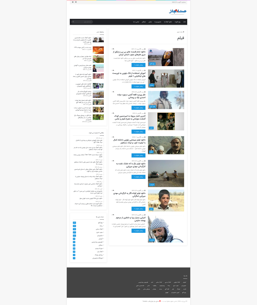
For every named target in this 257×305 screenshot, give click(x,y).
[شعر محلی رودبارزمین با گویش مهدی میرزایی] (98, 68)
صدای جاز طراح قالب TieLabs (150, 301)
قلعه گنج (167, 289)
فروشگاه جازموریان (97, 258)
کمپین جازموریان (175, 292)
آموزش (101, 239)
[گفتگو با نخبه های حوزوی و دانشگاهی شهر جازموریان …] (98, 86)
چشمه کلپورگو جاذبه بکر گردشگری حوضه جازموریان (83, 92)
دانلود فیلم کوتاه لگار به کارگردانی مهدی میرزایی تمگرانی (129, 195)
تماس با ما (136, 22)
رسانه (101, 226)
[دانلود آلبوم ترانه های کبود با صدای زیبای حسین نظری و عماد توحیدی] (98, 76)
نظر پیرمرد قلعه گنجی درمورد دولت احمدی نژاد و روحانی (131, 96)
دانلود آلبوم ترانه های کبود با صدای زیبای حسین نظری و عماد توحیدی (82, 76)
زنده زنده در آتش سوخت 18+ (82, 47)
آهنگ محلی (99, 229)
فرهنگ (178, 289)
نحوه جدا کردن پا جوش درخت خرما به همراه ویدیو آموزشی (82, 109)
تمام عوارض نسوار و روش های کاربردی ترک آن (82, 57)
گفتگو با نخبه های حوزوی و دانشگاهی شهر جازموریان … (83, 85)
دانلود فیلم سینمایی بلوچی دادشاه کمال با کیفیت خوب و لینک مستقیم (129, 141)
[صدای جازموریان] (177, 11)
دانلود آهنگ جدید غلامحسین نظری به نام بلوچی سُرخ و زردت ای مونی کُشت (82, 40)
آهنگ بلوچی (177, 282)
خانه (184, 22)
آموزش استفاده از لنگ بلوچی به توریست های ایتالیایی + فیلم (128, 75)
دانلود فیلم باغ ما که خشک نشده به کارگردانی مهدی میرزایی (130, 165)
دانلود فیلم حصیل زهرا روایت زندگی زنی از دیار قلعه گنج (83, 101)
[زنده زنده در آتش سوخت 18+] (98, 50)
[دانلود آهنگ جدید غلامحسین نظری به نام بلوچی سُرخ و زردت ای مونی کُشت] (98, 39)
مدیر (143, 49)
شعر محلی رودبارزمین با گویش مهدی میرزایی (82, 66)
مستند (160, 289)
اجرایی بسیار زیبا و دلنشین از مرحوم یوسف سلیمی (130, 219)
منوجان (154, 289)
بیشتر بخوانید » (138, 65)
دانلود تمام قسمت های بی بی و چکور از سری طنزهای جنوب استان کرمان (129, 53)
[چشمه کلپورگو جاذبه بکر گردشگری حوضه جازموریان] (98, 94)
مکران (150, 22)
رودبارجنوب (162, 286)
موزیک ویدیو (99, 248)
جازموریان (158, 22)
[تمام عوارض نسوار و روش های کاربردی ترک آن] (98, 59)
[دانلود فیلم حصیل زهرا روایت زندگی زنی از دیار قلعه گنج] (98, 102)
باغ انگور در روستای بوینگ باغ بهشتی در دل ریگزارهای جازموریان (82, 117)
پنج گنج (178, 22)
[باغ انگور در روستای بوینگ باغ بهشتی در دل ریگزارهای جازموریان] (98, 117)
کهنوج (166, 292)
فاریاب (184, 289)
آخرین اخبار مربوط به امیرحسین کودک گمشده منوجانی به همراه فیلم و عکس (129, 117)
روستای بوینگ (99, 255)
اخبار (152, 282)
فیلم (173, 289)
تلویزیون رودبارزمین (97, 242)
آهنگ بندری (168, 282)
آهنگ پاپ (100, 252)
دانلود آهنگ (168, 22)
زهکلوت (154, 286)
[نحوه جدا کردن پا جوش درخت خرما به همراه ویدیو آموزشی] (98, 109)
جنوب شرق (99, 232)
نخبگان (144, 22)
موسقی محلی (146, 289)
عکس (148, 286)
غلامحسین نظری (140, 286)
